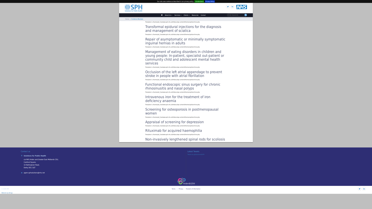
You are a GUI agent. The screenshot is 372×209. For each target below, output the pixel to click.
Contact (203, 15)
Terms (173, 189)
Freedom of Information (193, 189)
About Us (168, 15)
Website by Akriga (7, 193)
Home (163, 14)
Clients (186, 15)
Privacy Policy (209, 1)
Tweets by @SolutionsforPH (195, 154)
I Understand (199, 1)
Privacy (181, 189)
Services (177, 15)
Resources (195, 15)
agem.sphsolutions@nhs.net (34, 173)
